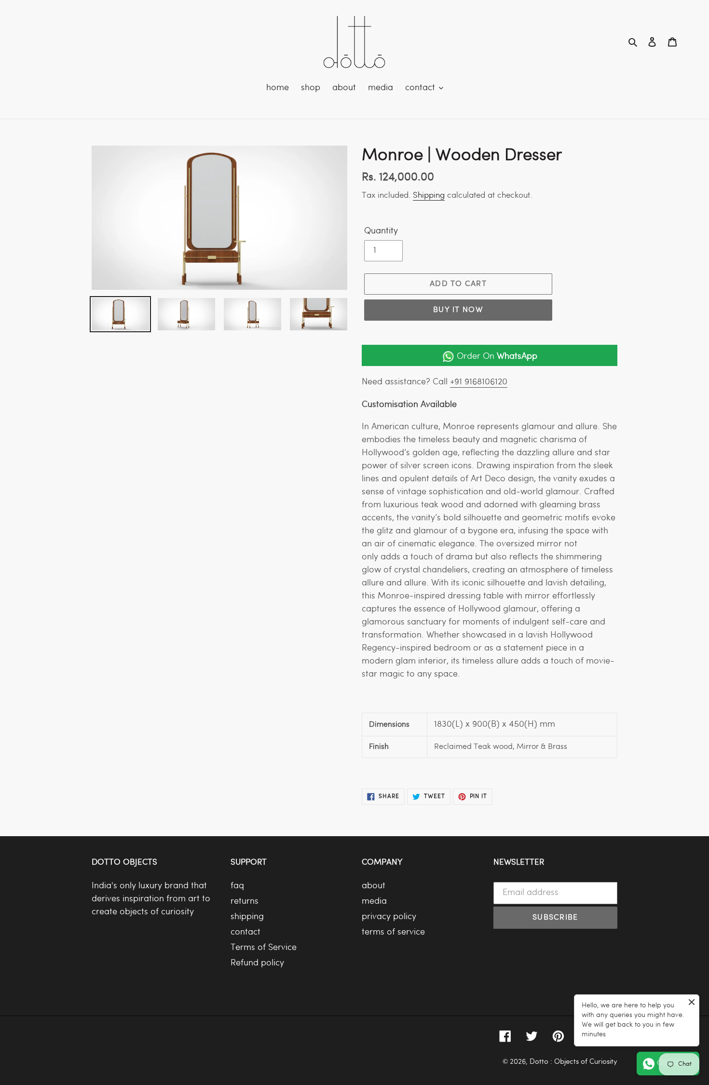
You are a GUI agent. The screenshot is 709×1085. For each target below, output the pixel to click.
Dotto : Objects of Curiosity (573, 1062)
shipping (247, 917)
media (374, 901)
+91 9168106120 (478, 382)
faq (237, 886)
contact (245, 932)
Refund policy (257, 963)
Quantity (381, 231)
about (373, 886)
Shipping (429, 195)
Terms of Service (264, 947)
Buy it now (458, 310)
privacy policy (389, 917)
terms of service (393, 932)
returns (245, 901)
